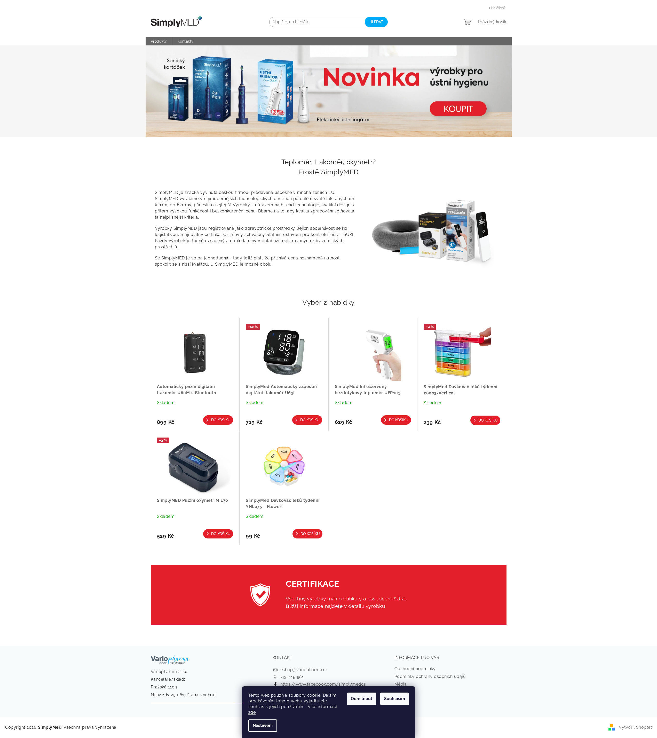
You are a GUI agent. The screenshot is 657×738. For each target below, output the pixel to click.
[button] (173, 91)
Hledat (376, 22)
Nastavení (263, 725)
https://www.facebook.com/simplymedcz (323, 684)
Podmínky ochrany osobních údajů (430, 676)
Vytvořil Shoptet (635, 727)
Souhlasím (394, 698)
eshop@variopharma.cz (304, 669)
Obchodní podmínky (415, 668)
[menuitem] (159, 41)
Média (400, 684)
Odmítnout (361, 698)
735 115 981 (292, 676)
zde (252, 712)
